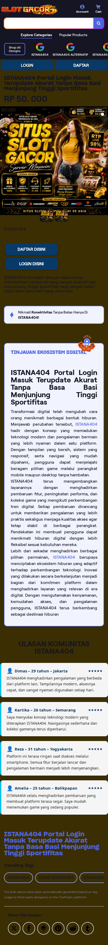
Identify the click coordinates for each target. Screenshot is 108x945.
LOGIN (27, 65)
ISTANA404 (86, 424)
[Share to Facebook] (29, 928)
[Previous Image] (4, 161)
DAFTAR (81, 65)
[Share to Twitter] (14, 928)
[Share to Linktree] (43, 928)
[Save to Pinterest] (58, 928)
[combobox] (49, 23)
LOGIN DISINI (31, 264)
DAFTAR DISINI (31, 249)
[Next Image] (104, 161)
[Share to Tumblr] (87, 928)
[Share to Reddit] (73, 928)
